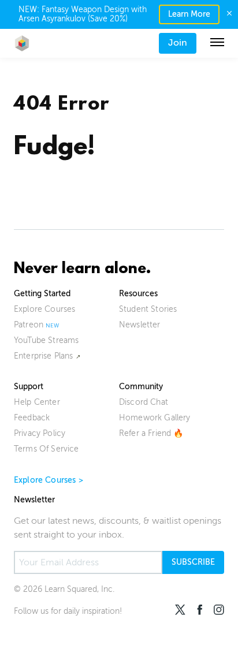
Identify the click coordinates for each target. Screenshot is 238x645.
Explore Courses (44, 309)
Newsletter (140, 324)
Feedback (32, 417)
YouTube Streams (46, 340)
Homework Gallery (155, 417)
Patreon (28, 324)
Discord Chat (143, 402)
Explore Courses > (48, 480)
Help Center (37, 402)
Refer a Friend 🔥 (151, 433)
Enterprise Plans (43, 356)
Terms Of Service (46, 449)
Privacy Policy (39, 433)
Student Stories (148, 309)
